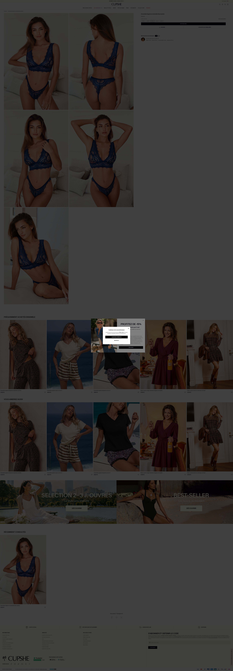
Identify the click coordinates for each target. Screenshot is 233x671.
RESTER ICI (116, 340)
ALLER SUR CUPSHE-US (116, 337)
